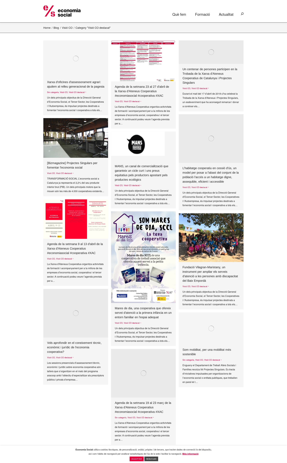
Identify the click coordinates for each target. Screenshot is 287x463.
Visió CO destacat (77, 92)
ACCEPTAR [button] (136, 458)
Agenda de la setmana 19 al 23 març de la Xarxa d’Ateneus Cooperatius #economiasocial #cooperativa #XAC (143, 407)
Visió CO (64, 92)
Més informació (190, 453)
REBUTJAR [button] (151, 458)
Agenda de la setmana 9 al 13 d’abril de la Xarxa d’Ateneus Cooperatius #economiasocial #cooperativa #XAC (75, 248)
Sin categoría (53, 92)
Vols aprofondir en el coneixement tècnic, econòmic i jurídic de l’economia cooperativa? (74, 347)
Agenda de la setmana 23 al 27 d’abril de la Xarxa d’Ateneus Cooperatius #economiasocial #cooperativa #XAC (142, 91)
